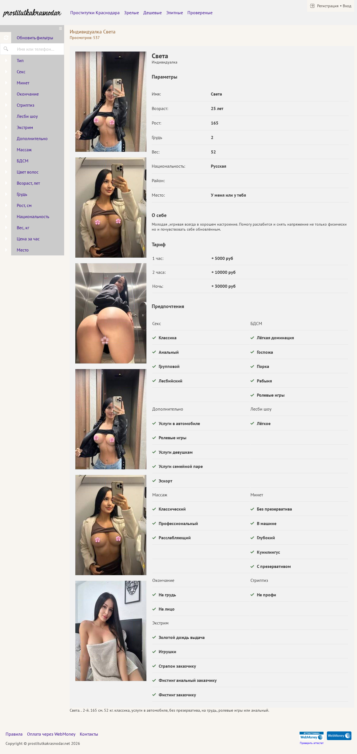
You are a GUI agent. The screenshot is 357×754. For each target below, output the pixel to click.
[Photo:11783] (110, 631)
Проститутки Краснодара (95, 12)
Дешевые (152, 12)
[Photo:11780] (110, 102)
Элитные (174, 12)
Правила (14, 734)
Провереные (200, 12)
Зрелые (131, 12)
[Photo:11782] (110, 313)
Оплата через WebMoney (51, 734)
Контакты (89, 734)
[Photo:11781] (110, 207)
